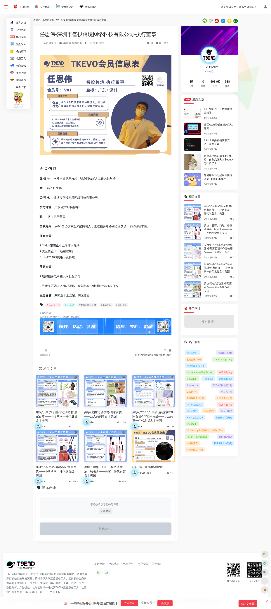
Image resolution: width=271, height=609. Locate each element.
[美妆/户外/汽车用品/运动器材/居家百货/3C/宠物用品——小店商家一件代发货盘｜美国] (192, 251)
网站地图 (114, 563)
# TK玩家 (69, 304)
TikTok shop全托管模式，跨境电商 (205, 430)
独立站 (226, 391)
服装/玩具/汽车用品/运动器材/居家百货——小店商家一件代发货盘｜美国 (56, 416)
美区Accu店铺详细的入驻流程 (218, 126)
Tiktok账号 (225, 436)
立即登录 (105, 511)
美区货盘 (48, 251)
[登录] (265, 6)
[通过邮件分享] (235, 20)
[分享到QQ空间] (229, 20)
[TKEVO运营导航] (20, 566)
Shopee (193, 385)
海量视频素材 (195, 398)
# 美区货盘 (121, 304)
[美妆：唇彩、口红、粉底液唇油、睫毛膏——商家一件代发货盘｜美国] (192, 231)
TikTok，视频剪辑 (197, 436)
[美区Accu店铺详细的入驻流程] (192, 129)
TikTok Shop (223, 359)
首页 (38, 20)
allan (43, 426)
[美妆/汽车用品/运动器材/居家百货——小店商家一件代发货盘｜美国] (192, 212)
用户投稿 (143, 563)
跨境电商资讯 (196, 365)
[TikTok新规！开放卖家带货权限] (192, 113)
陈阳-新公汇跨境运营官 (147, 467)
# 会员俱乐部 (53, 304)
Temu (208, 378)
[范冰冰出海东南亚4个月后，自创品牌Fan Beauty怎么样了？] (192, 162)
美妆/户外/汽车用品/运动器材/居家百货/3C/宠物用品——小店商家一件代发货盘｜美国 (153, 416)
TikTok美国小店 (222, 385)
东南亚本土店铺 (60, 245)
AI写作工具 (224, 398)
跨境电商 (225, 352)
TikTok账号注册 (223, 443)
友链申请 (99, 563)
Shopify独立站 (195, 417)
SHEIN (192, 391)
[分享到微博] (217, 20)
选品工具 (226, 410)
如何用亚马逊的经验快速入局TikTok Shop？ (218, 177)
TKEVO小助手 (96, 43)
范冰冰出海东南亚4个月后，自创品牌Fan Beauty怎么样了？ (218, 159)
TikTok (192, 352)
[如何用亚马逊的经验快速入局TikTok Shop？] (192, 179)
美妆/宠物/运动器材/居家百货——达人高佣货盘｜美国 (103, 414)
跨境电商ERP (195, 449)
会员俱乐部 (48, 20)
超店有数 (225, 404)
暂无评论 (48, 487)
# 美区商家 (106, 304)
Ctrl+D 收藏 (245, 603)
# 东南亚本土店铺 (87, 304)
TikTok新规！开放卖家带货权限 (218, 110)
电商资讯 (194, 359)
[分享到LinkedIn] (223, 20)
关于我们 (157, 563)
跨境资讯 (225, 372)
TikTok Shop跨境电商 (200, 372)
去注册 (165, 603)
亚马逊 (192, 378)
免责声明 (128, 563)
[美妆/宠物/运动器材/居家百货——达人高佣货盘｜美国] (192, 289)
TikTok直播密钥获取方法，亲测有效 (217, 142)
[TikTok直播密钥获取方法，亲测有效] (192, 144)
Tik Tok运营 (194, 404)
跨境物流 (192, 443)
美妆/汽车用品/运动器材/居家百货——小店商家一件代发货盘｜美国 (56, 471)
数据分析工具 (224, 417)
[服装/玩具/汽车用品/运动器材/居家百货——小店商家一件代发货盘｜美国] (192, 270)
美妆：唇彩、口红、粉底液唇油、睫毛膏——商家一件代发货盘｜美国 (105, 471)
